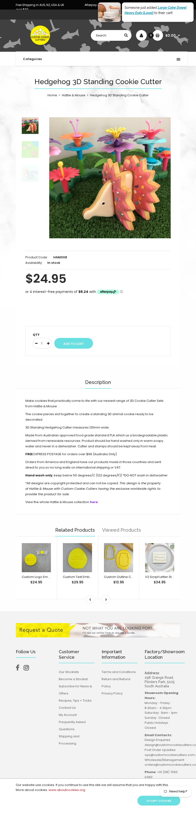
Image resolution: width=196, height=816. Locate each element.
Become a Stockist (73, 679)
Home (52, 95)
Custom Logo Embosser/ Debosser (49, 577)
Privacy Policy (112, 693)
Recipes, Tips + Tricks (75, 700)
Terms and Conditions (119, 672)
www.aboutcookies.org (67, 790)
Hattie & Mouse (73, 95)
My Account (68, 715)
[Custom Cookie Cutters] (41, 46)
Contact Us (67, 707)
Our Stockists (69, 672)
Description (98, 382)
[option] (110, 177)
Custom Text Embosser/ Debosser (89, 577)
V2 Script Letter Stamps (163, 577)
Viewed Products (121, 530)
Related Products (75, 530)
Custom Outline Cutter (121, 577)
